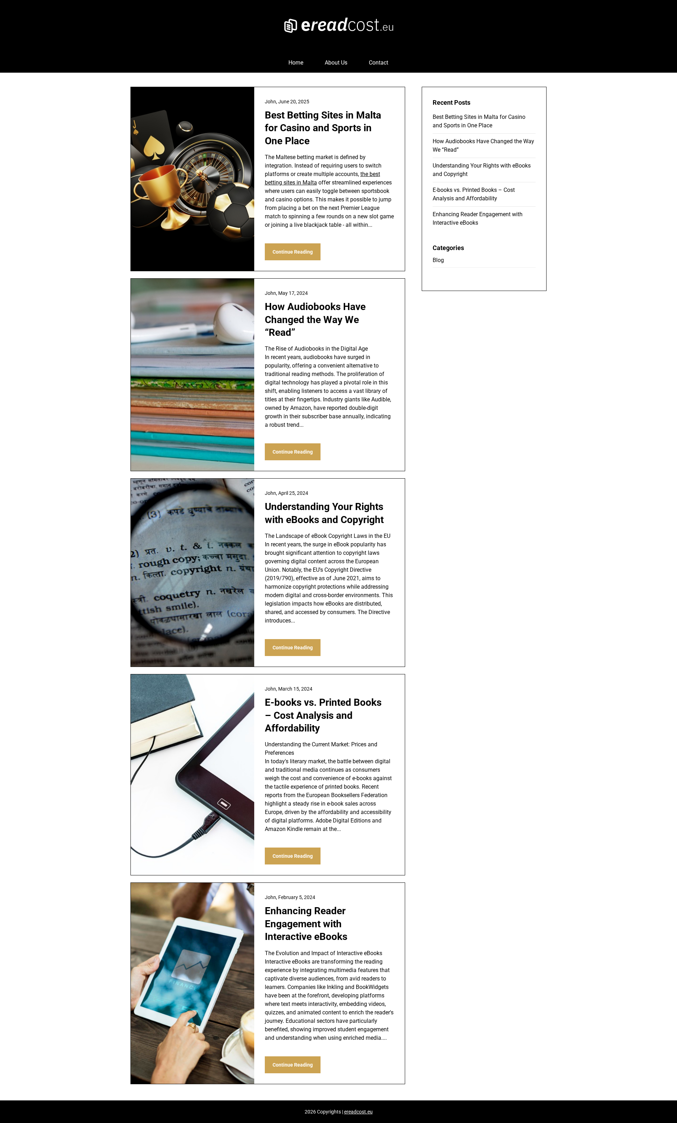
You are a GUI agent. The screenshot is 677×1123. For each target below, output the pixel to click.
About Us (336, 62)
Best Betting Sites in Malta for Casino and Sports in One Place (323, 128)
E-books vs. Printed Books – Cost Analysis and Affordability (323, 715)
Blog (438, 260)
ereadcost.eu (358, 1112)
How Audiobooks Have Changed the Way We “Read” (315, 319)
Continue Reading (293, 252)
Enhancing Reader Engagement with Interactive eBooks (306, 923)
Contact (378, 62)
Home (295, 62)
